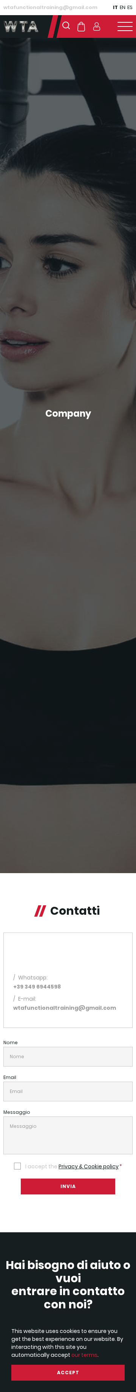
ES (130, 7)
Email (9, 1077)
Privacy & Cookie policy (89, 1166)
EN (122, 7)
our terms (84, 1355)
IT (115, 7)
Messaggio (16, 1112)
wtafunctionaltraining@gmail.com (50, 7)
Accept (68, 1372)
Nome (10, 1042)
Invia (68, 1186)
